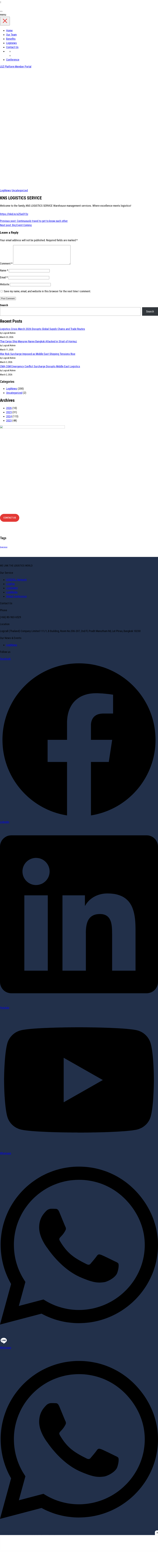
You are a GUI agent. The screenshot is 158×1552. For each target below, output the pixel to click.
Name (4, 270)
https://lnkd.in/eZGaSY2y (14, 214)
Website (4, 284)
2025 (9, 412)
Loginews (11, 43)
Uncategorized (20, 190)
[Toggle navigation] (1, 11)
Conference (12, 59)
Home (9, 30)
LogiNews (43, 86)
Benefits (11, 38)
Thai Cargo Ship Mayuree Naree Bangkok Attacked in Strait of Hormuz (38, 341)
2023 (9, 420)
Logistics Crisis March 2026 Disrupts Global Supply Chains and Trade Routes (42, 329)
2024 (9, 416)
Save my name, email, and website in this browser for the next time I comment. (47, 291)
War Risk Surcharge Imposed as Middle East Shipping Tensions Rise (37, 353)
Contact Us (12, 47)
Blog (11, 70)
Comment (6, 263)
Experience (3, 547)
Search (4, 305)
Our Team (11, 34)
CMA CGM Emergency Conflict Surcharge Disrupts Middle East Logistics (40, 366)
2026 (9, 408)
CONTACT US (9, 517)
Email (4, 277)
